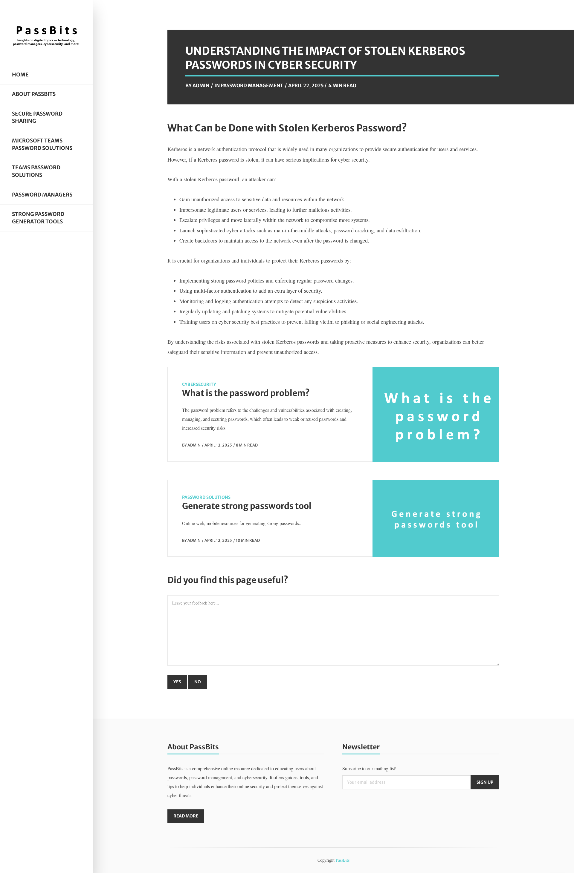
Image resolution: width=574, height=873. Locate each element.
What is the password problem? (246, 393)
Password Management (252, 85)
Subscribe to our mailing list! (369, 768)
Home (20, 74)
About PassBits (34, 94)
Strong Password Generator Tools (38, 218)
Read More (185, 816)
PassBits (342, 860)
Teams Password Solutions (36, 171)
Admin (201, 85)
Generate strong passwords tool (247, 506)
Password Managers (42, 194)
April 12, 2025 (218, 445)
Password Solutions (206, 497)
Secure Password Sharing (37, 118)
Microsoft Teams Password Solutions (42, 144)
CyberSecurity (199, 384)
